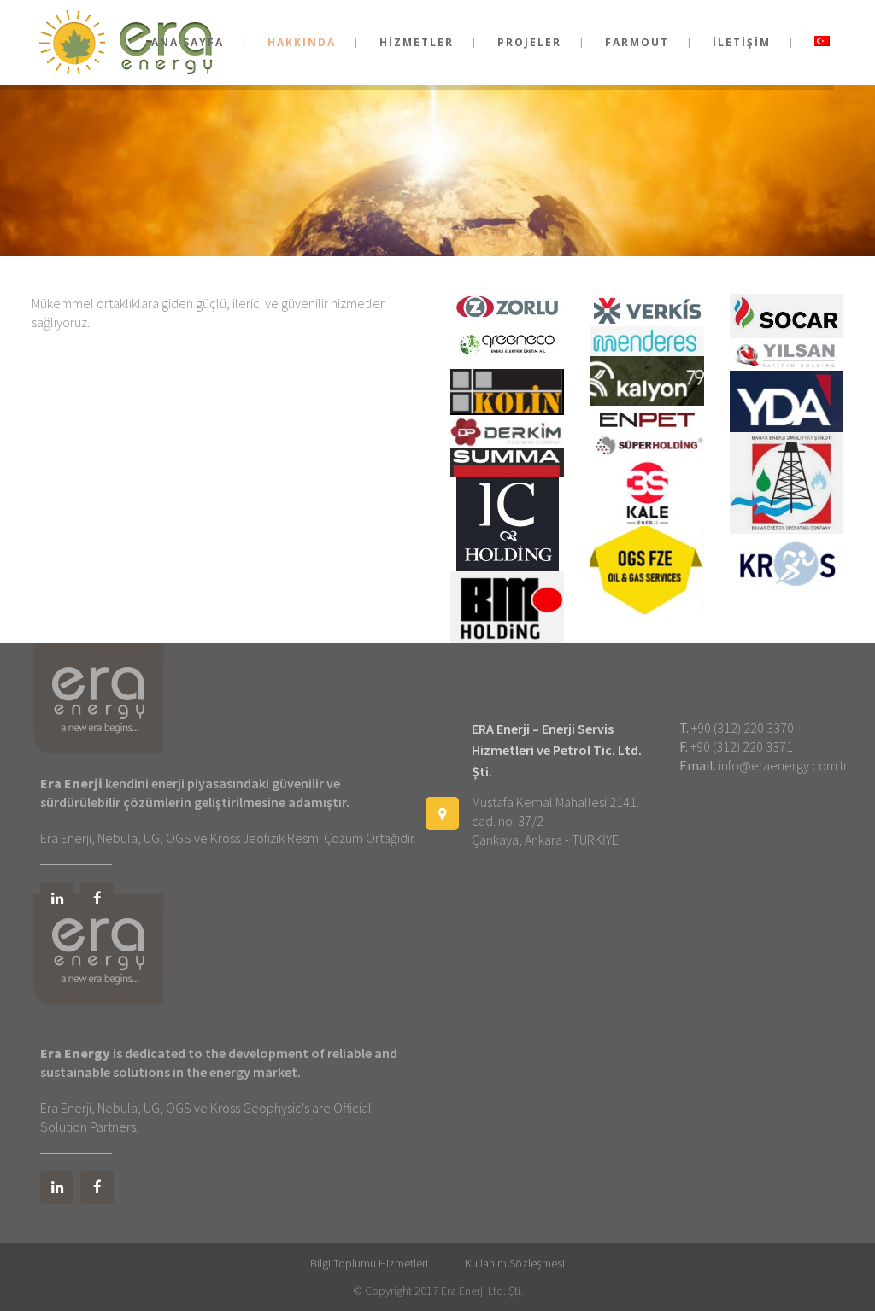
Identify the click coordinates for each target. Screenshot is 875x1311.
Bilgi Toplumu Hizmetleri (369, 1263)
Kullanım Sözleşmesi (515, 1263)
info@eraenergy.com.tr (783, 765)
